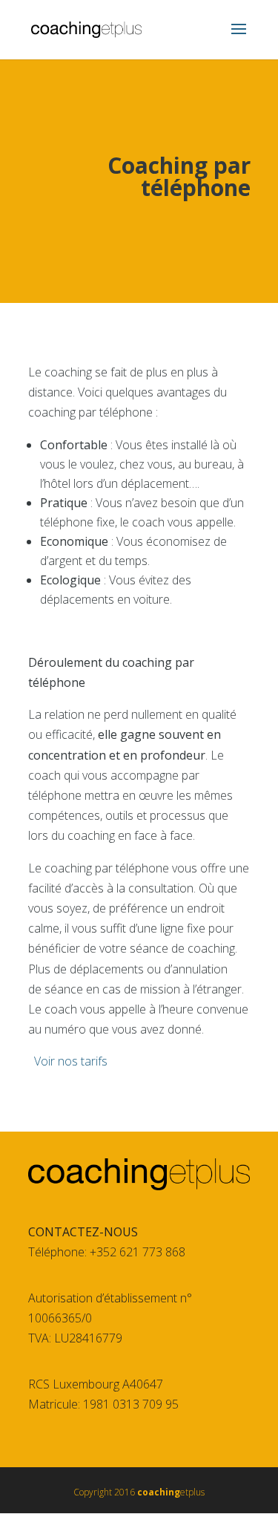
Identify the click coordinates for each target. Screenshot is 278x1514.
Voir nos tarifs (70, 1061)
